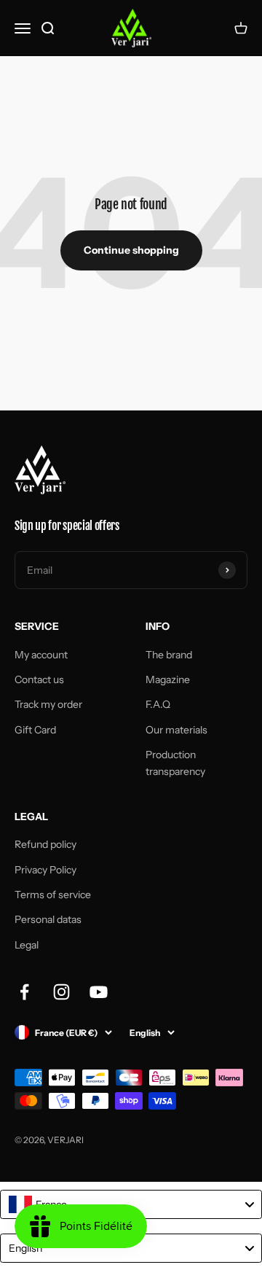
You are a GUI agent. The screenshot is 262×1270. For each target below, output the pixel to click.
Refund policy (45, 844)
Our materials (176, 729)
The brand (169, 654)
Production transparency (175, 762)
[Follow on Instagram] (61, 992)
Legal (27, 944)
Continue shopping (131, 250)
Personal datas (48, 919)
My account (41, 654)
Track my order (48, 704)
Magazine (168, 679)
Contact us (39, 679)
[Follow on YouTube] (98, 992)
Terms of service (53, 894)
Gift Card (35, 729)
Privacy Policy (45, 869)
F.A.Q (158, 704)
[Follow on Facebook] (24, 992)
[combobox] (131, 1204)
